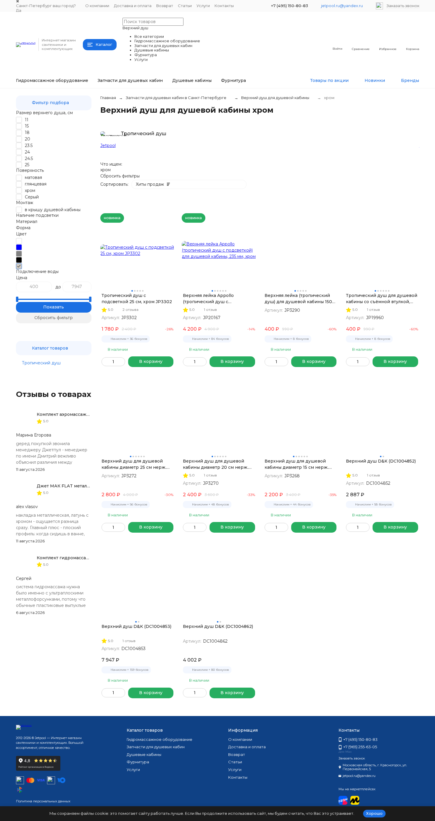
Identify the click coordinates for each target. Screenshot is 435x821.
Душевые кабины (192, 80)
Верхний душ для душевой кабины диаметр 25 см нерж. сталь (134, 464)
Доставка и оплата (133, 5)
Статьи (185, 5)
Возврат (164, 5)
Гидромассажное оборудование (52, 80)
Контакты (224, 5)
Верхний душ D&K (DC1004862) (218, 626)
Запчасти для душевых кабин (130, 80)
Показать (53, 307)
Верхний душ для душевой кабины (275, 97)
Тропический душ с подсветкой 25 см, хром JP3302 (137, 298)
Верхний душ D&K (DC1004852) (381, 461)
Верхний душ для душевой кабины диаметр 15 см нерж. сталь (296, 464)
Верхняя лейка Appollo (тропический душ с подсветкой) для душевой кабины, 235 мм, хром (212, 299)
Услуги (203, 5)
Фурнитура (233, 80)
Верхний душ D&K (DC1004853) (136, 626)
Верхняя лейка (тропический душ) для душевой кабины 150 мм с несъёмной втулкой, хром (299, 299)
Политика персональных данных (43, 801)
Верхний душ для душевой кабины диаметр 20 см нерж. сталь (215, 464)
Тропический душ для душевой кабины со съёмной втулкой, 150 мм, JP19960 (381, 299)
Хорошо (374, 813)
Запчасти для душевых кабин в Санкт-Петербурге (176, 97)
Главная (108, 97)
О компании (97, 5)
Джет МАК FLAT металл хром (69, 486)
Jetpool (108, 145)
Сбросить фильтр (53, 317)
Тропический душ (41, 363)
